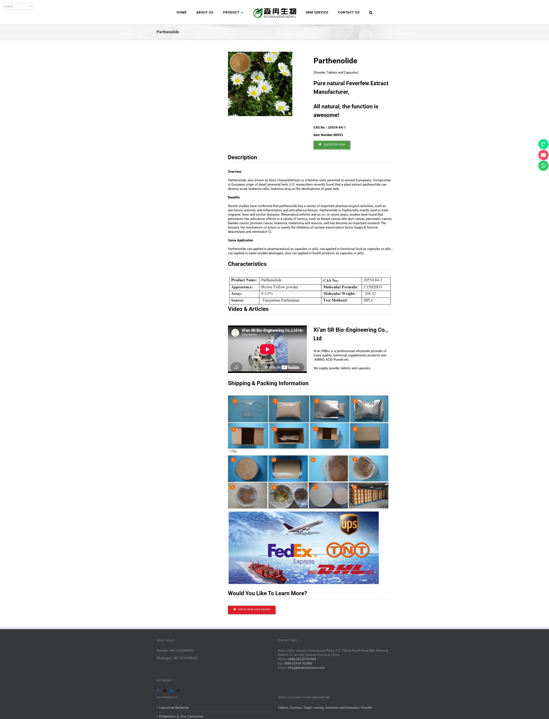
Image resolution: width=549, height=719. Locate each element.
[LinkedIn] (171, 690)
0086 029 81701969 (302, 659)
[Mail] (178, 690)
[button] (355, 12)
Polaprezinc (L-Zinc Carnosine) (181, 716)
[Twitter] (165, 690)
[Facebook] (158, 690)
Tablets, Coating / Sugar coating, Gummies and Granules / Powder (325, 708)
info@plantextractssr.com (306, 668)
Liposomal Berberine (174, 708)
